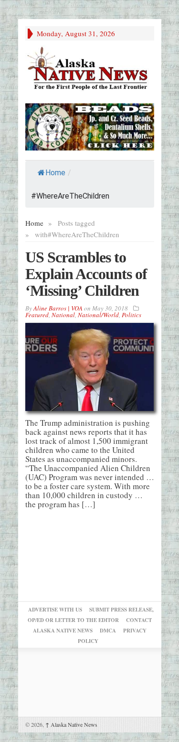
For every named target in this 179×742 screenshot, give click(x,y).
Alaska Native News (71, 724)
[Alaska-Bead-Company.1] (89, 125)
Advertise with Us (55, 609)
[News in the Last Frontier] (89, 69)
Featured (37, 315)
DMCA (108, 630)
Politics (131, 315)
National (63, 315)
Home (55, 172)
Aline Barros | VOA (58, 308)
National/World (98, 315)
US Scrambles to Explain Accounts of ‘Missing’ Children (86, 274)
